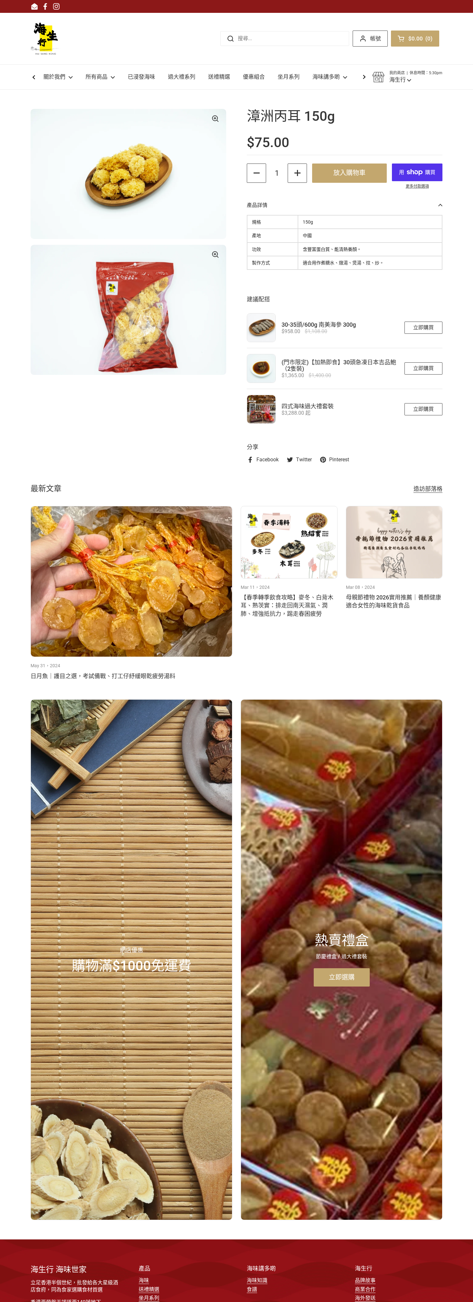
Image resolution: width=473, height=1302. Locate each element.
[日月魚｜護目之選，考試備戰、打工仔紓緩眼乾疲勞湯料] (131, 581)
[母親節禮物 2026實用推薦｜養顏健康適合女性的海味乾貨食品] (394, 542)
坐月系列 (149, 1298)
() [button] (422, 39)
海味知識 (257, 1280)
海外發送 (365, 1298)
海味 (144, 1280)
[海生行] (46, 38)
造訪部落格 (427, 488)
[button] (407, 77)
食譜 (252, 1289)
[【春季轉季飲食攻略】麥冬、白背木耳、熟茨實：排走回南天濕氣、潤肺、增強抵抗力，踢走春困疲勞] (289, 542)
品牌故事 (365, 1280)
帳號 (375, 38)
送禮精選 (149, 1289)
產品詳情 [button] (257, 205)
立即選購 (342, 977)
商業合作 (365, 1289)
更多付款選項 (417, 186)
